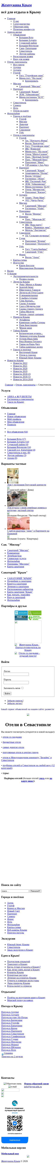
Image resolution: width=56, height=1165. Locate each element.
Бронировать (31, 81)
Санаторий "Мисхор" (30, 86)
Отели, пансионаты (26, 384)
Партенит (18, 89)
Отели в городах (27, 355)
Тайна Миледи (26, 311)
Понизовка (24, 211)
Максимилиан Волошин (31, 268)
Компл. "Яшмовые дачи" (37, 227)
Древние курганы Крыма (32, 336)
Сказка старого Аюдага (31, 309)
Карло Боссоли (26, 265)
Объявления (19, 34)
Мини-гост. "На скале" (30, 78)
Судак (22, 238)
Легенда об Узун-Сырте (31, 292)
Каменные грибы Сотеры (32, 322)
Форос (22, 254)
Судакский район (28, 43)
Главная (9, 384)
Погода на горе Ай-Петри (14, 1017)
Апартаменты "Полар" (36, 173)
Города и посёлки (22, 116)
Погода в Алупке (10, 1012)
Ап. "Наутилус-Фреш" (36, 140)
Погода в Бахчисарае (11, 1020)
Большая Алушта (27, 40)
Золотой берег (26, 287)
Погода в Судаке (9, 1039)
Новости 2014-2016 (23, 379)
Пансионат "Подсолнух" (37, 243)
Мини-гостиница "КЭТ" (31, 97)
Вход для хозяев (21, 59)
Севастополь (25, 51)
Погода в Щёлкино (11, 1047)
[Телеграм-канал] (2, 1096)
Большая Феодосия (28, 45)
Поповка (23, 216)
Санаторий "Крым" (29, 91)
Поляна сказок (26, 279)
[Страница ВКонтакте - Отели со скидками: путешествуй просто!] (10, 1090)
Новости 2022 (20, 363)
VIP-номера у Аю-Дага (37, 165)
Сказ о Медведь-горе (29, 306)
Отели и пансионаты (23, 135)
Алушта (17, 70)
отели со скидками (12, 737)
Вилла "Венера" (33, 214)
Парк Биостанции (28, 325)
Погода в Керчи (9, 1028)
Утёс (21, 132)
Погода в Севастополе (12, 1033)
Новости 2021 (20, 366)
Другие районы (27, 53)
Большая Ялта (26, 37)
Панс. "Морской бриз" (36, 159)
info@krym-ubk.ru (33, 1086)
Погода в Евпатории (11, 1025)
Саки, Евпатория (27, 48)
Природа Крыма (21, 317)
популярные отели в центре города (20, 752)
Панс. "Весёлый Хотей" (37, 157)
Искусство (18, 262)
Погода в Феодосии (11, 1042)
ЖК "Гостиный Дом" (36, 181)
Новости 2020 (20, 368)
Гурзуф (16, 72)
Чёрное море (25, 328)
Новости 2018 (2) (22, 374)
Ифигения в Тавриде (29, 290)
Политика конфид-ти (24, 29)
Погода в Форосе (10, 1044)
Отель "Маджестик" (35, 189)
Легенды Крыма (21, 281)
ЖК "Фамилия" (33, 148)
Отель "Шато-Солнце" (36, 154)
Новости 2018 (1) (22, 376)
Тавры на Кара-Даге (29, 344)
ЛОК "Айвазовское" (29, 94)
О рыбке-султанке (28, 298)
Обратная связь (21, 26)
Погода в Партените (11, 1031)
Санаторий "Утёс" (34, 252)
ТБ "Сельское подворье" (37, 235)
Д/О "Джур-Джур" (34, 200)
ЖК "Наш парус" (34, 224)
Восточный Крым (28, 352)
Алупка (17, 67)
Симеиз (17, 105)
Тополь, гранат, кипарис (31, 314)
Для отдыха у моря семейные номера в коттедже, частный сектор (27, 509)
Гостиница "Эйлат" (35, 178)
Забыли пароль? (15, 700)
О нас (16, 21)
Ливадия (23, 124)
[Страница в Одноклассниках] (2, 1093)
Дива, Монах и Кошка (30, 284)
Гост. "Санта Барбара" (36, 249)
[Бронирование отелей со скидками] (34, 614)
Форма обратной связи (36, 1083)
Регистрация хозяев (23, 56)
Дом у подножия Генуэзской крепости (26, 484)
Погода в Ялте (8, 1050)
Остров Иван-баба (28, 338)
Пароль (7, 679)
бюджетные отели (12, 742)
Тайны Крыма (20, 330)
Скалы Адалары (27, 303)
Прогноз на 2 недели (12, 1056)
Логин (7, 671)
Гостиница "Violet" (34, 208)
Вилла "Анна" (32, 257)
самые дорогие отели (13, 747)
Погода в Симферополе (13, 1036)
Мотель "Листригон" (36, 230)
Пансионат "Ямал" (34, 162)
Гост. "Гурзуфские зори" (31, 75)
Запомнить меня (12, 688)
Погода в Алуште (10, 1014)
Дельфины (24, 319)
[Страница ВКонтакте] (14, 1142)
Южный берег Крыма (30, 357)
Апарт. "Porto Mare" (35, 197)
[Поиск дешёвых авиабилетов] (21, 614)
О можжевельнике (28, 295)
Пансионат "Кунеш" (35, 241)
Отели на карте (21, 110)
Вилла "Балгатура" (34, 143)
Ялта (15, 108)
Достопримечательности (25, 276)
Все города (18, 64)
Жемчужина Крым (16, 5)
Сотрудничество (21, 24)
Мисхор (17, 83)
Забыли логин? (15, 703)
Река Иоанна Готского (30, 341)
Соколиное (24, 129)
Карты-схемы (20, 260)
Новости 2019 (20, 371)
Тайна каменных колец (31, 347)
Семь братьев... (26, 300)
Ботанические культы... (31, 333)
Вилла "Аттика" (33, 176)
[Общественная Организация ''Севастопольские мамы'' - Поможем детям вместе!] (34, 619)
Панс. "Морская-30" (35, 219)
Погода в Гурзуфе (10, 1023)
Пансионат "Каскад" (35, 192)
